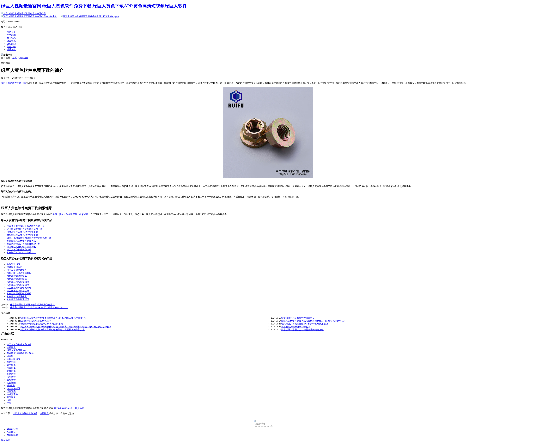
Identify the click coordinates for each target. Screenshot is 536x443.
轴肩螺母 (11, 377)
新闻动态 (11, 38)
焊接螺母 (11, 371)
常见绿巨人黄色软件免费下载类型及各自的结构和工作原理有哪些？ (53, 318)
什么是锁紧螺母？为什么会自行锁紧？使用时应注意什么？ (39, 307)
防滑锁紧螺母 (13, 264)
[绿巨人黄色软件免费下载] (268, 177)
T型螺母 (11, 385)
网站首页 (11, 32)
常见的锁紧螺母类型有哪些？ (295, 326)
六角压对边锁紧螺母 (17, 276)
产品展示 (11, 35)
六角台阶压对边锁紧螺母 (19, 273)
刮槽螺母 (11, 374)
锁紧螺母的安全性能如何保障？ (35, 321)
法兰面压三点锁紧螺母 (18, 290)
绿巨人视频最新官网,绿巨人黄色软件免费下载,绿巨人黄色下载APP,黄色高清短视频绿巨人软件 (94, 5)
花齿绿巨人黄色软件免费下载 (21, 241)
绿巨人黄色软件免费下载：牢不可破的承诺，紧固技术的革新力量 (52, 329)
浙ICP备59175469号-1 (64, 408)
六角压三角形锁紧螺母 (18, 282)
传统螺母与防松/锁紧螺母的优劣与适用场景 (41, 324)
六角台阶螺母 (13, 359)
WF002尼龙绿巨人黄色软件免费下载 (24, 229)
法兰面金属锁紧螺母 (17, 270)
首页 (14, 57)
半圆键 (10, 356)
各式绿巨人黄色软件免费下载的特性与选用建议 (304, 324)
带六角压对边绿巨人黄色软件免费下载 (26, 226)
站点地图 (79, 408)
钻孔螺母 (11, 382)
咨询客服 (13, 435)
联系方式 (11, 49)
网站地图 (5, 440)
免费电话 (11, 432)
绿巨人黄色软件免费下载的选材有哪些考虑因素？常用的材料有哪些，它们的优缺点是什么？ (65, 326)
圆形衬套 (11, 362)
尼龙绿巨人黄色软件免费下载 (21, 246)
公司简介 (11, 43)
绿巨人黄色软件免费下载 (13, 83)
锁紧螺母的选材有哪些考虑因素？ (298, 318)
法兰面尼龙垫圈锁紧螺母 (19, 287)
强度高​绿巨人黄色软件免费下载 (22, 232)
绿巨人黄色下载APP (17, 350)
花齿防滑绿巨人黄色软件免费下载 (23, 244)
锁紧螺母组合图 (14, 267)
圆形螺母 (11, 379)
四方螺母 (11, 368)
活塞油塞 (11, 391)
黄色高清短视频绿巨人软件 (20, 353)
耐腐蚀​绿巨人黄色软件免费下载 (22, 235)
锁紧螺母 (83, 214)
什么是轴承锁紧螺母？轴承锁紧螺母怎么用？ (32, 304)
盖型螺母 (11, 397)
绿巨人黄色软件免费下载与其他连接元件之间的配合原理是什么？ (313, 321)
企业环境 (11, 41)
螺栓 (9, 400)
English (115, 16)
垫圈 (9, 403)
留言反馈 (11, 46)
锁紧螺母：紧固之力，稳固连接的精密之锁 (302, 329)
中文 (54, 16)
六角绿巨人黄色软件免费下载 (21, 252)
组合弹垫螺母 (13, 388)
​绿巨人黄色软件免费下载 (19, 249)
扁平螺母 (11, 365)
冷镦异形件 (12, 394)
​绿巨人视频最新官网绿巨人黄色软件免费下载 (29, 238)
